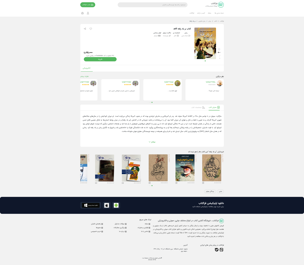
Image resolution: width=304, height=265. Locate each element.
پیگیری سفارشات (119, 227)
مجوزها (98, 227)
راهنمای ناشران (96, 223)
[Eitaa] (221, 250)
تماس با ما (144, 231)
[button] (219, 13)
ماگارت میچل (167, 33)
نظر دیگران (220, 76)
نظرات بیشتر (84, 76)
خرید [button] (100, 59)
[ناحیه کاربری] (88, 13)
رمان (186, 33)
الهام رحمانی (157, 33)
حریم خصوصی (96, 231)
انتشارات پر (176, 33)
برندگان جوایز (210, 191)
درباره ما (121, 231)
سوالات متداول (119, 223)
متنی (220, 191)
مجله (146, 223)
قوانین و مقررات (143, 227)
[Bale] (216, 250)
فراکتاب (150, 258)
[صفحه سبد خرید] (82, 13)
